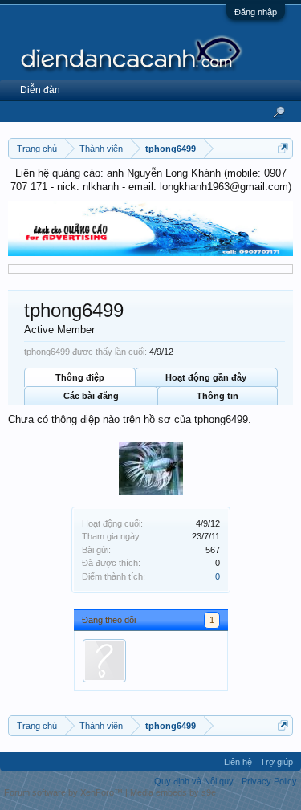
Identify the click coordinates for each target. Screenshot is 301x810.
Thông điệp (79, 377)
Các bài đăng (91, 396)
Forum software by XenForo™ (64, 792)
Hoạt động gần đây (205, 377)
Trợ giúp (276, 762)
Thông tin (217, 396)
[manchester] (104, 660)
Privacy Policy (269, 781)
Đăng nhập (255, 12)
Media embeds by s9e (173, 792)
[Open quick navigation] (283, 148)
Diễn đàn (40, 90)
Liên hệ (238, 762)
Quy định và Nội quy (194, 781)
